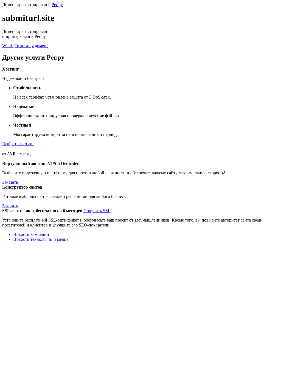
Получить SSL (97, 210)
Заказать (10, 182)
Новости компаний (31, 234)
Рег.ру (57, 4)
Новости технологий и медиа (40, 239)
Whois (7, 45)
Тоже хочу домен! (31, 45)
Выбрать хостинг (18, 143)
